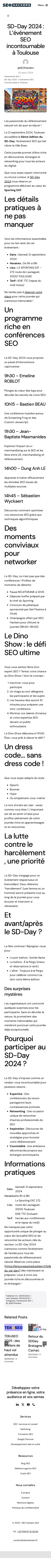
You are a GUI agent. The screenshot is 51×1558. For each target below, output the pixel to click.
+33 (27, 1531)
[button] (6, 1343)
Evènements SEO (23, 1300)
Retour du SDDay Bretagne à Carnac (36, 1343)
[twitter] (22, 1404)
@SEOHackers (15, 1303)
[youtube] (28, 1404)
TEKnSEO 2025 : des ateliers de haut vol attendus (12, 1345)
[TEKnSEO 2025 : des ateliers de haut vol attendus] (13, 1327)
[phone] (33, 1404)
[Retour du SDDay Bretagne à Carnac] (37, 1327)
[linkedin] (17, 1404)
